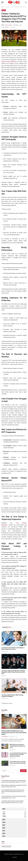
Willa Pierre (9, 25)
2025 (3, 819)
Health (3, 10)
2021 (3, 830)
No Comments (6, 27)
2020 (3, 833)
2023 (3, 825)
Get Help (15, 857)
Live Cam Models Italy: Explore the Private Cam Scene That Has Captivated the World (18, 754)
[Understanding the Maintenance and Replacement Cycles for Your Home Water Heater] (14, 721)
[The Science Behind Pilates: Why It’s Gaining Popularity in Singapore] (14, 685)
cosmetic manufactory (6, 846)
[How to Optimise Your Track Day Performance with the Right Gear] (4, 763)
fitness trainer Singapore (8, 61)
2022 (3, 828)
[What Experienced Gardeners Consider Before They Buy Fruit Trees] (4, 746)
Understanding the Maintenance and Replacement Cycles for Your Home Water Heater (14, 732)
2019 (3, 836)
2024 (3, 822)
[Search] (26, 2)
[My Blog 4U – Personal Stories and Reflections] (14, 2)
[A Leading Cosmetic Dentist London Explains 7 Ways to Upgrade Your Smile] (14, 638)
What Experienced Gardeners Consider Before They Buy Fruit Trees (17, 746)
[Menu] (2, 2)
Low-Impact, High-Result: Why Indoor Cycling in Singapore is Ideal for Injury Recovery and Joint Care (13, 672)
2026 (3, 809)
